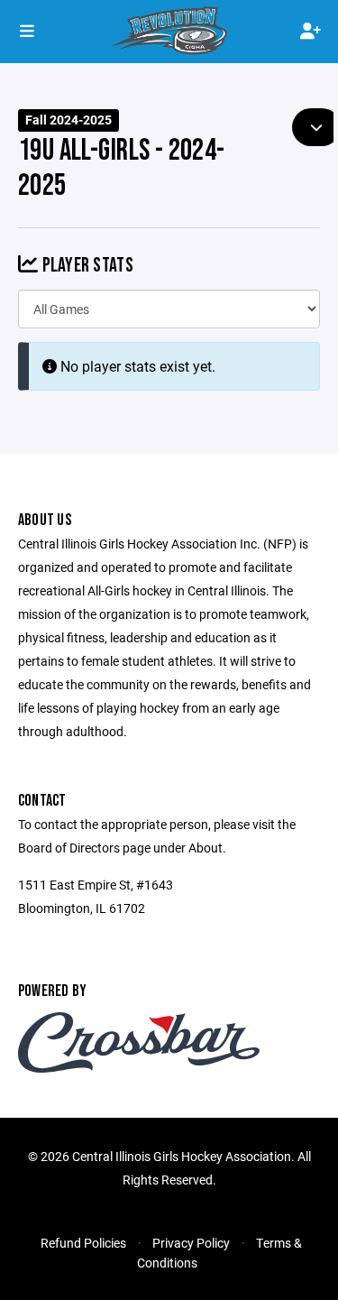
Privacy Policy (191, 1242)
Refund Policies (83, 1242)
